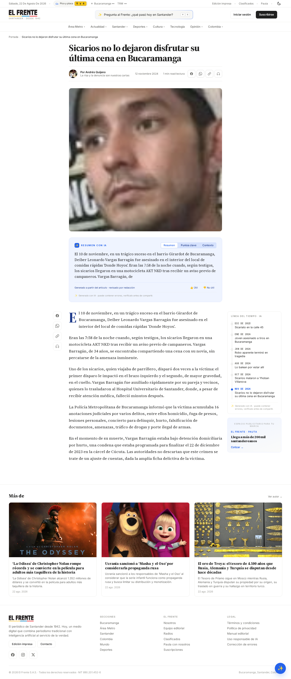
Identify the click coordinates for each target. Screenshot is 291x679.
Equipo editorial (174, 628)
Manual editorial (238, 633)
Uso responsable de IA (242, 639)
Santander (120, 26)
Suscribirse (266, 14)
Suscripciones (173, 649)
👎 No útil (208, 287)
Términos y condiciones (243, 623)
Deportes (140, 26)
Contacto (46, 644)
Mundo (104, 644)
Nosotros (170, 623)
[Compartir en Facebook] (191, 74)
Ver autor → (275, 496)
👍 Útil (194, 287)
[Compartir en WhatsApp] (200, 74)
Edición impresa (221, 3)
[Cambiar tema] (278, 3)
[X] (33, 655)
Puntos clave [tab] (188, 245)
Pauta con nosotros (177, 644)
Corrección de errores (242, 644)
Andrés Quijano (95, 72)
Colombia (215, 26)
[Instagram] (23, 655)
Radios (168, 633)
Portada (13, 37)
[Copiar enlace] (209, 74)
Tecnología (177, 26)
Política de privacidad (241, 628)
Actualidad (99, 26)
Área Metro (76, 26)
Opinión (196, 26)
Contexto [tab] (207, 245)
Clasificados (246, 3)
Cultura (159, 26)
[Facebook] (13, 655)
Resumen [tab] (169, 245)
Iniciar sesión (242, 14)
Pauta (264, 3)
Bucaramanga (109, 623)
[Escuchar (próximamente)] (218, 74)
